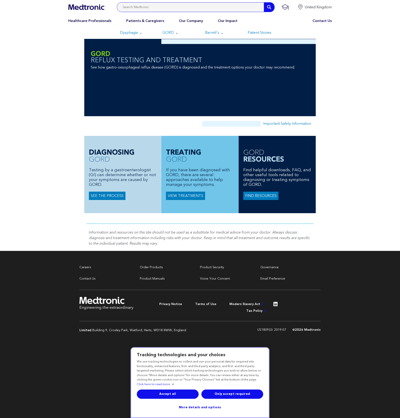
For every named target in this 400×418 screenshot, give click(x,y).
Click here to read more (153, 384)
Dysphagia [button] (129, 32)
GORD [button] (168, 32)
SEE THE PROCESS (107, 196)
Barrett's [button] (212, 32)
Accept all (167, 393)
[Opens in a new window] (275, 305)
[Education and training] (285, 7)
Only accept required (232, 393)
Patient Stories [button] (259, 32)
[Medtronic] (86, 7)
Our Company (191, 21)
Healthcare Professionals (89, 21)
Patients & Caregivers (145, 21)
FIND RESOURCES (261, 196)
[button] (315, 7)
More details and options (200, 407)
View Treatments (185, 196)
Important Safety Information (287, 123)
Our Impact (228, 21)
